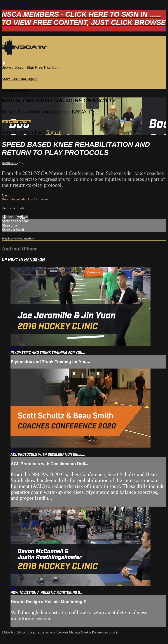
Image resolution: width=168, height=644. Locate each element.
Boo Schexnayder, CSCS (20, 199)
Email (24, 217)
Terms (40, 632)
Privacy (51, 632)
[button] (4, 63)
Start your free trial (16, 122)
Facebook (9, 217)
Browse (8, 67)
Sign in (56, 67)
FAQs (6, 632)
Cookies (63, 632)
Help (32, 632)
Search (20, 67)
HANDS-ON (9, 163)
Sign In (32, 79)
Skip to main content (16, 3)
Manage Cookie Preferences (89, 632)
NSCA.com (19, 632)
